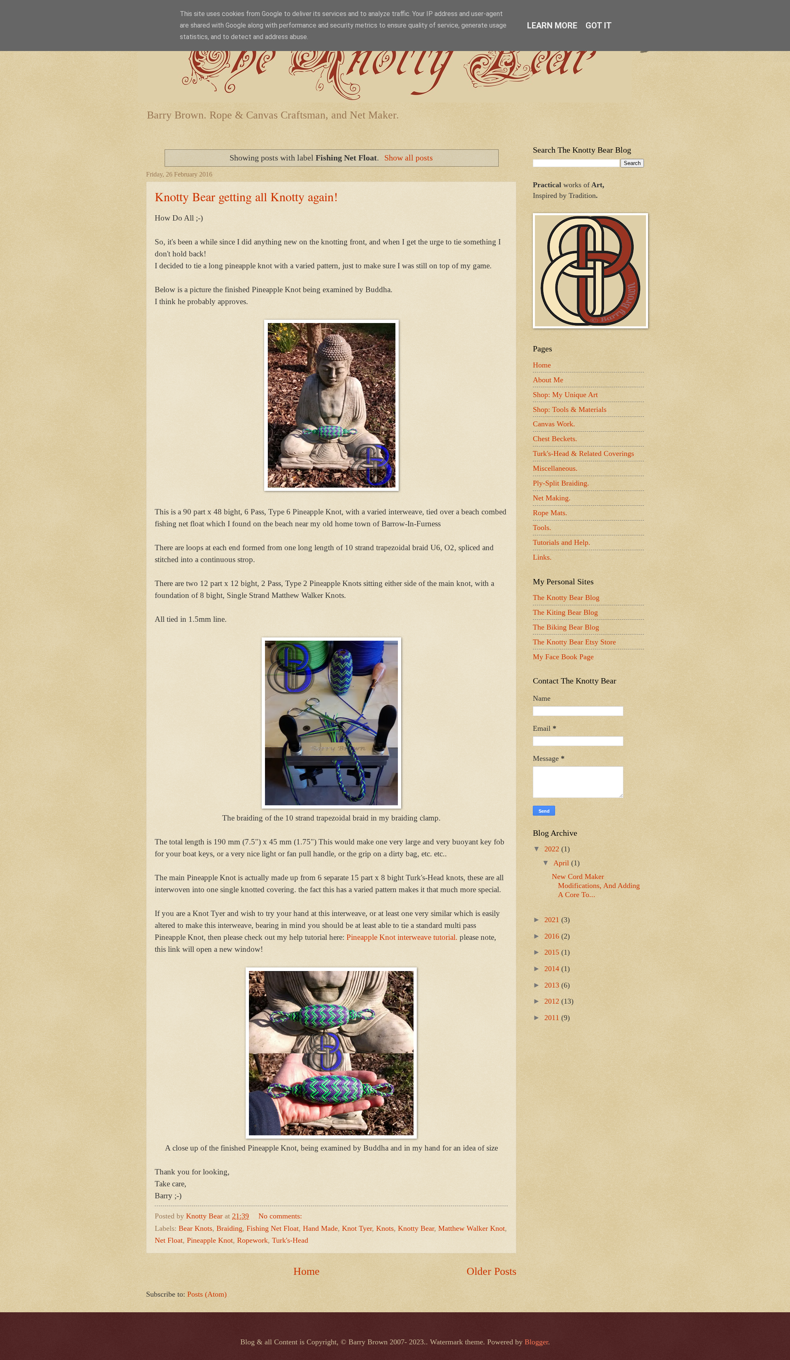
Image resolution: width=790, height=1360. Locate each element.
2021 (552, 920)
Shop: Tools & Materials (569, 409)
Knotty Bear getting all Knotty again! (246, 196)
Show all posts (408, 157)
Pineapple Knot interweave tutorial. (402, 937)
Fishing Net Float (272, 1228)
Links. (542, 557)
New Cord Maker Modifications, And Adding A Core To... (596, 885)
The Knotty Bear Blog (566, 597)
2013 (552, 985)
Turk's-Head (290, 1240)
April (562, 863)
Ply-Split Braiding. (561, 483)
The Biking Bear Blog (566, 627)
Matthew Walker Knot (471, 1228)
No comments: (281, 1216)
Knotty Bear (416, 1228)
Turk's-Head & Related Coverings (583, 453)
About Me (548, 380)
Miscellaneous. (555, 468)
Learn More (552, 25)
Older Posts (491, 1271)
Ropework (252, 1240)
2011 (552, 1018)
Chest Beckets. (555, 439)
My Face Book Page (563, 657)
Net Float (169, 1240)
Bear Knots (195, 1228)
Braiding (229, 1228)
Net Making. (552, 498)
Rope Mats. (550, 513)
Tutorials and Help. (561, 542)
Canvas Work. (554, 424)
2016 (552, 936)
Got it (599, 25)
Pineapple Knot (210, 1240)
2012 (552, 1001)
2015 (552, 952)
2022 (552, 849)
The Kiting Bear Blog (565, 612)
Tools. (542, 527)
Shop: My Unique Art (565, 395)
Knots (385, 1228)
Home (306, 1271)
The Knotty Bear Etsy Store (574, 642)
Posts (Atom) (207, 1294)
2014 (552, 969)
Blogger (536, 1342)
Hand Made (320, 1228)
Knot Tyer (357, 1228)
